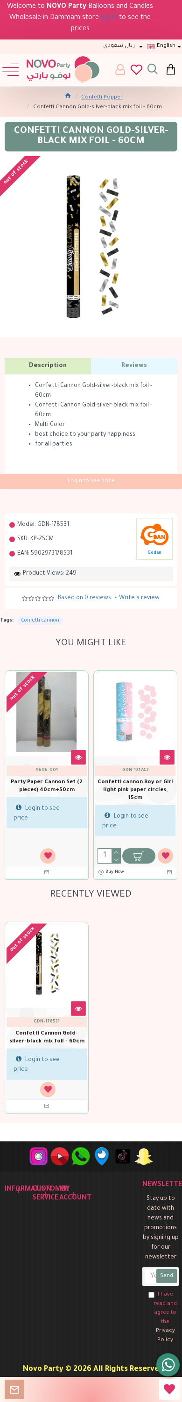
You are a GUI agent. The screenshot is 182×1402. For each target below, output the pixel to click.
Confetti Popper (102, 98)
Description (48, 365)
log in (109, 18)
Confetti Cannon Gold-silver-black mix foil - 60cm (46, 1038)
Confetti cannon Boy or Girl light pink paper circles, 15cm (135, 790)
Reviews (134, 365)
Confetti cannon (40, 620)
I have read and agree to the (165, 1317)
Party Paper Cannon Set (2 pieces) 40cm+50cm (47, 786)
